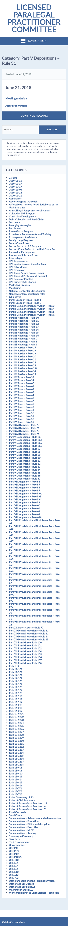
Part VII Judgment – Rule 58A (25, 493)
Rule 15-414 (15, 779)
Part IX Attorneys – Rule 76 (24, 433)
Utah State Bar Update (21, 883)
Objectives (15, 296)
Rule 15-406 (15, 770)
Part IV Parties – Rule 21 (22, 359)
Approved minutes (16, 105)
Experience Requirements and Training (30, 234)
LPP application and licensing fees (27, 264)
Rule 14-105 (15, 687)
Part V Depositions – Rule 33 (24, 466)
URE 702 (13, 877)
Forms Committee (19, 243)
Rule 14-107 (15, 690)
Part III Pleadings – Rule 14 (24, 329)
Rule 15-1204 (16, 722)
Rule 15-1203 (16, 719)
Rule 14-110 (15, 695)
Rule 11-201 (15, 672)
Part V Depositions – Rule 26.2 (25, 442)
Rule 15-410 (15, 773)
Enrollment (15, 228)
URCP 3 (13, 847)
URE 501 (13, 862)
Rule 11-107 (15, 669)
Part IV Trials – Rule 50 (21, 412)
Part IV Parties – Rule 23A (23, 368)
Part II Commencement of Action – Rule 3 (32, 305)
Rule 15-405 (15, 767)
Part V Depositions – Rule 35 (24, 472)
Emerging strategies (20, 225)
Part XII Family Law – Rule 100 (25, 642)
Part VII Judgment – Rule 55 (24, 484)
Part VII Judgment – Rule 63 (24, 514)
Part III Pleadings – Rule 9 (23, 344)
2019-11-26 (15, 192)
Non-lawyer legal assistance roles (27, 293)
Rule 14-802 (15, 710)
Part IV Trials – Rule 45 (21, 398)
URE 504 (13, 865)
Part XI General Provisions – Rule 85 (28, 639)
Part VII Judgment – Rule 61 (24, 508)
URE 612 (13, 874)
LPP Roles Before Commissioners (27, 272)
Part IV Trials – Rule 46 (21, 401)
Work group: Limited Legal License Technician (34, 892)
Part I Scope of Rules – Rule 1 (25, 299)
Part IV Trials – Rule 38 (21, 377)
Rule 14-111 (15, 698)
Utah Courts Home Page (13, 922)
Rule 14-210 (15, 707)
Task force (14, 839)
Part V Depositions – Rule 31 (24, 460)
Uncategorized (17, 844)
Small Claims (15, 815)
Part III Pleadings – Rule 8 (23, 341)
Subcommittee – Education (24, 821)
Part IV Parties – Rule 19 (22, 353)
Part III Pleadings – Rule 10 (24, 317)
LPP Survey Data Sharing (22, 281)
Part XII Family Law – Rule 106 (25, 657)
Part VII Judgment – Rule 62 (24, 511)
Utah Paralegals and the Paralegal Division (32, 880)
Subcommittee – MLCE (21, 830)
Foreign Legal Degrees (21, 240)
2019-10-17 (15, 186)
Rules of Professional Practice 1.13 (28, 803)
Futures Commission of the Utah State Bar (32, 249)
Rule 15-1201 (16, 713)
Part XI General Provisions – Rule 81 (28, 630)
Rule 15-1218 (16, 764)
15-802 (13, 177)
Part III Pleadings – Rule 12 (24, 323)
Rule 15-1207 (16, 731)
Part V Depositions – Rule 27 (24, 448)
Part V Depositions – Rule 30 (24, 457)
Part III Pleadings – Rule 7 (23, 338)
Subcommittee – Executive (23, 827)
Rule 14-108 (15, 693)
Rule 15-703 (15, 791)
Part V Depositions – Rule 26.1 (25, 439)
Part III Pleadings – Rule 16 (24, 335)
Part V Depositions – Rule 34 (24, 469)
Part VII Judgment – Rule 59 (24, 502)
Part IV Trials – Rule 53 (21, 421)
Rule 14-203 (15, 704)
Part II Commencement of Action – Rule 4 (32, 308)
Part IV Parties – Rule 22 (22, 362)
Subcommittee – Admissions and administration (35, 818)
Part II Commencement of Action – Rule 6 (32, 314)
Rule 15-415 (15, 782)
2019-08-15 (15, 180)
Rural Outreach (17, 812)
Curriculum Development (22, 216)
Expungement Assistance (23, 237)
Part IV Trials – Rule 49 (21, 409)
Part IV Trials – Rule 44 (21, 395)
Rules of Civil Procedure (22, 800)
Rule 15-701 (15, 788)
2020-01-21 (15, 195)
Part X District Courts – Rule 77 (26, 627)
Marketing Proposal (19, 284)
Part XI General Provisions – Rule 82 (28, 633)
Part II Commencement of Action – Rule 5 (32, 311)
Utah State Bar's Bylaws (22, 886)
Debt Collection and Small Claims (27, 219)
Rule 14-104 (15, 684)
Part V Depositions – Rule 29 (24, 454)
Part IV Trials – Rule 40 (21, 383)
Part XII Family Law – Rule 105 (25, 654)
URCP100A (15, 856)
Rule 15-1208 (16, 734)
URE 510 (13, 871)
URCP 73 (14, 850)
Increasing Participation (22, 252)
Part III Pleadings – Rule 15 (24, 332)
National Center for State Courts (27, 290)
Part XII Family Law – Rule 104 (25, 651)
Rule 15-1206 (16, 728)
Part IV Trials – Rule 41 (21, 386)
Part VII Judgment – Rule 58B (25, 496)
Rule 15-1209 (16, 737)
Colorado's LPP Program (22, 213)
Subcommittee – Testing (22, 833)
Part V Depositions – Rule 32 (24, 463)
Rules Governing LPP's (21, 797)
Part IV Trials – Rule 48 (21, 407)
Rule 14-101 (15, 675)
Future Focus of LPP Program (25, 246)
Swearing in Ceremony (21, 836)
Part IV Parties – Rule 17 (22, 347)
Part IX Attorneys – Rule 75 (24, 430)
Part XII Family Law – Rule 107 (25, 660)
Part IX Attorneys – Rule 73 (24, 424)
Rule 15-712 (15, 794)
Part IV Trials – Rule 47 (21, 404)
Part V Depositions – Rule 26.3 (25, 445)
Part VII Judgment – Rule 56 (24, 487)
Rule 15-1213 (16, 749)
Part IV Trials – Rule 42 (21, 389)
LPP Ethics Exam (18, 266)
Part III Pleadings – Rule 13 (24, 326)
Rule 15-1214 (16, 752)
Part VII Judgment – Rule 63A (25, 517)
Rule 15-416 (15, 785)
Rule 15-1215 (16, 755)
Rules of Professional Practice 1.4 (27, 806)
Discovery (14, 222)
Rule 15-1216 (16, 758)
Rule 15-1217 (16, 761)
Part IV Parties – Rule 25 (22, 374)
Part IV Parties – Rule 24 (22, 371)
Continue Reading (34, 115)
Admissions (15, 198)
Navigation (37, 40)
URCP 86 (14, 853)
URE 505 (13, 868)
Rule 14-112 (15, 701)
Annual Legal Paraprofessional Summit (30, 210)
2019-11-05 (15, 189)
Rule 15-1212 (16, 746)
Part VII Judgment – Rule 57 (24, 490)
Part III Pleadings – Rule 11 (24, 320)
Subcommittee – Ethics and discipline (29, 824)
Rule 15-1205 (16, 725)
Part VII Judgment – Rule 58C (25, 499)
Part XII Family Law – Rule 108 (25, 663)
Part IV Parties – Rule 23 (22, 365)
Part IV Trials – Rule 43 (21, 392)
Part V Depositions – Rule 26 (24, 436)
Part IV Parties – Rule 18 (22, 350)
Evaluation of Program (21, 231)
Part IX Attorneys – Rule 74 (24, 427)
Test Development (19, 841)
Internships (15, 258)
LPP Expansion (17, 269)
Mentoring (15, 287)
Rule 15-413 (15, 776)
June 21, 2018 (18, 87)
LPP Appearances (18, 261)
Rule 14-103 (15, 681)
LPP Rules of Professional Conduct (28, 275)
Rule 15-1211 (16, 743)
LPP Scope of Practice (21, 278)
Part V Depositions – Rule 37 (24, 478)
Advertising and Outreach (23, 201)
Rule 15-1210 (16, 740)
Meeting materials (16, 98)
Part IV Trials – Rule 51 (21, 415)
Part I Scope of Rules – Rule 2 (25, 302)
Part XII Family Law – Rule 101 (25, 645)
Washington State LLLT (22, 889)
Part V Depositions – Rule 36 (24, 475)
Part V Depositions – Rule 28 (24, 451)
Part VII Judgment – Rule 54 (24, 481)
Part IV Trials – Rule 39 (21, 380)
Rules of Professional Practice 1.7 (27, 809)
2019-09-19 (15, 183)
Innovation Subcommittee (23, 255)
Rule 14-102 (15, 678)
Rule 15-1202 (16, 716)
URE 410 (13, 859)
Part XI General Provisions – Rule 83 (28, 636)
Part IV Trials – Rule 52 (21, 418)
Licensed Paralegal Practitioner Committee (34, 18)
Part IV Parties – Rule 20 (22, 356)
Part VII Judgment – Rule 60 (24, 505)
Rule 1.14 (14, 666)
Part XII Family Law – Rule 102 (25, 648)
